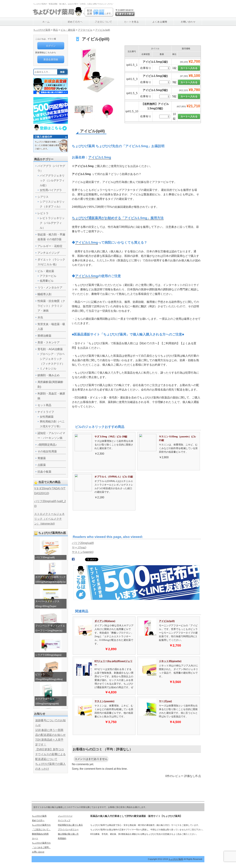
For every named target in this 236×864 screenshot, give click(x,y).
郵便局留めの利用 (40, 834)
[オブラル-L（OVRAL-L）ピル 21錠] (83, 490)
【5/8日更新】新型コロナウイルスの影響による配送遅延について (50, 754)
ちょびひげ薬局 (41, 30)
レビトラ (43, 213)
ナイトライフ (45, 411)
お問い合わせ (38, 852)
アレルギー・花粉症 (49, 246)
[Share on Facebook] (73, 559)
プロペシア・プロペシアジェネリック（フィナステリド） (52, 359)
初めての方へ (38, 820)
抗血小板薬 (44, 471)
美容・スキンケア (48, 342)
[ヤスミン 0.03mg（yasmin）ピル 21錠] (147, 450)
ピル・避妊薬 (68, 30)
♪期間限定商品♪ (47, 444)
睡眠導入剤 (44, 294)
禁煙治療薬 (44, 335)
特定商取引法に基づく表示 (70, 825)
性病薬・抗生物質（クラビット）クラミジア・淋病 (51, 306)
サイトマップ (64, 820)
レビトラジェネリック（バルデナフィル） (52, 223)
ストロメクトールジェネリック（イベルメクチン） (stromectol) (49, 518)
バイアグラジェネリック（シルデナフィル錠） (52, 180)
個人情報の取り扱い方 (68, 834)
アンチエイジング (48, 252)
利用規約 (62, 838)
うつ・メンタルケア (49, 287)
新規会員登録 (51, 59)
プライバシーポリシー (68, 829)
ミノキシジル (48, 368)
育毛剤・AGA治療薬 (50, 349)
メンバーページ (65, 816)
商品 (55, 30)
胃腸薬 (41, 458)
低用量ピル (47, 280)
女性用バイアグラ (51, 190)
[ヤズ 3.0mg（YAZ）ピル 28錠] (83, 450)
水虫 (40, 317)
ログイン (51, 45)
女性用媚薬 (47, 416)
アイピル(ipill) (102, 30)
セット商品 (44, 405)
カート (35, 838)
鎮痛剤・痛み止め (48, 375)
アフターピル (85, 30)
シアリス (43, 196)
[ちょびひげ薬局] (57, 15)
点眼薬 (41, 464)
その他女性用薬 (47, 451)
